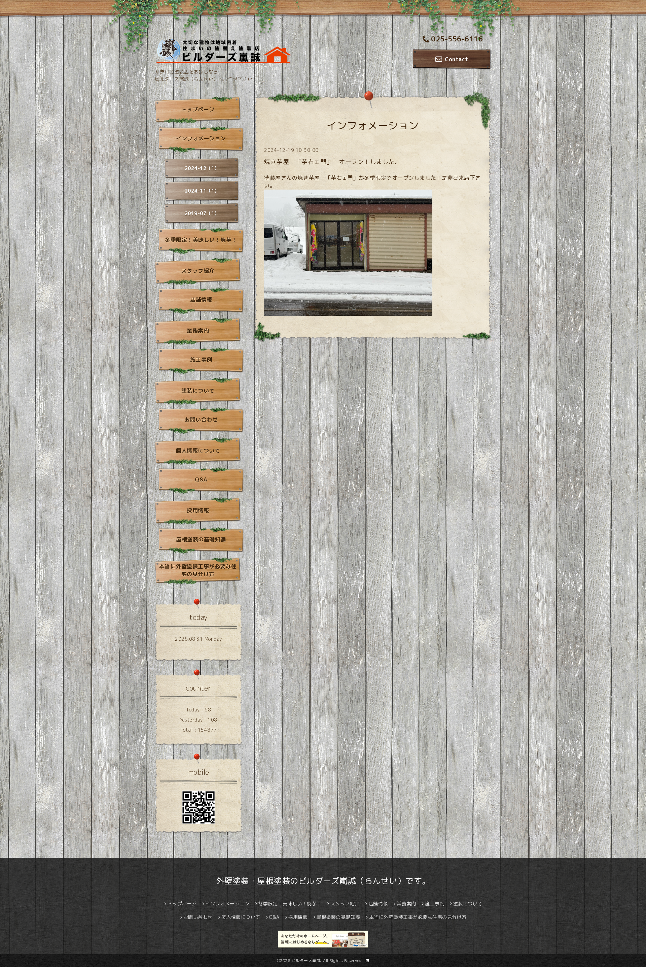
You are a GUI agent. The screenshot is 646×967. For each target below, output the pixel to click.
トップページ (198, 109)
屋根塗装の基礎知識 (201, 539)
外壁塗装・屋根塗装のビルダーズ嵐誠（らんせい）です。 (323, 881)
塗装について (198, 390)
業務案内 (198, 330)
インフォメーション (201, 138)
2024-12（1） (202, 168)
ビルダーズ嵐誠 (306, 960)
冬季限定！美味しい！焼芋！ (201, 239)
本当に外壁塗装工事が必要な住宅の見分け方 (198, 570)
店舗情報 (201, 299)
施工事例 (201, 359)
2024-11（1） (202, 191)
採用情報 (198, 510)
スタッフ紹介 (198, 270)
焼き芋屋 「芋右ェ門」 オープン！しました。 (332, 162)
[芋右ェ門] (348, 252)
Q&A (201, 479)
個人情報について (198, 450)
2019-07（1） (202, 213)
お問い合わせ (201, 419)
